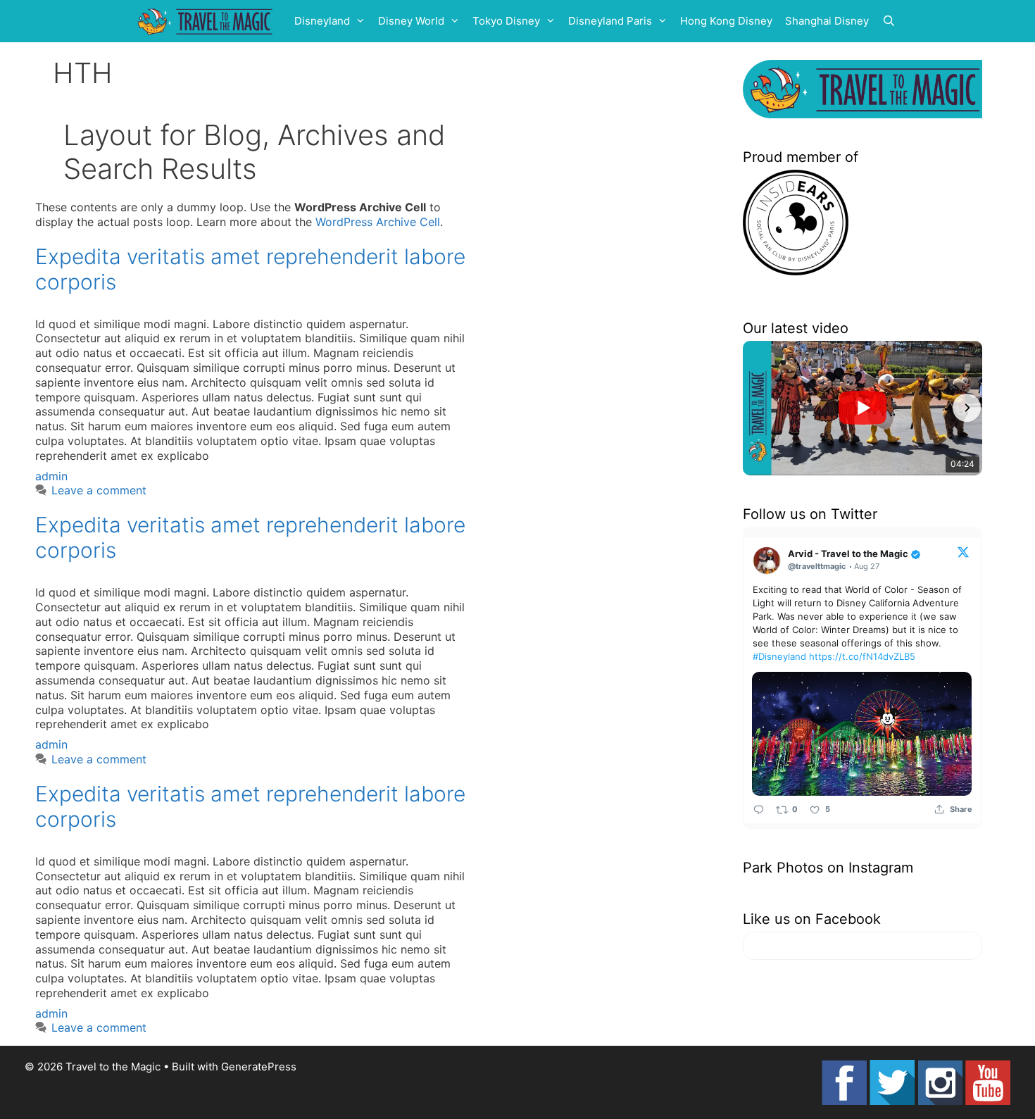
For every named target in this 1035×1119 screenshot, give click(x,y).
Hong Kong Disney (726, 20)
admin (51, 476)
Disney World (411, 20)
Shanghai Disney (827, 20)
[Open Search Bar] (889, 21)
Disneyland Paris (610, 20)
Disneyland (322, 20)
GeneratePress (258, 1066)
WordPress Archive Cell (377, 222)
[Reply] (759, 809)
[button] (758, 408)
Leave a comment (98, 490)
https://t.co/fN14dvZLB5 (862, 656)
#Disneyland (779, 656)
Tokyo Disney (506, 20)
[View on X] (963, 551)
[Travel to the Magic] (207, 21)
